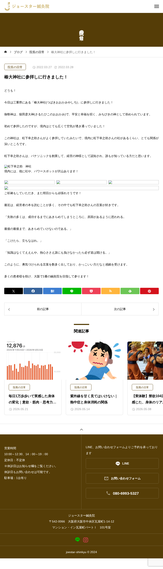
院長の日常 (15, 67)
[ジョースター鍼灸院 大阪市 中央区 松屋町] (83, 6)
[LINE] (77, 539)
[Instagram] (85, 539)
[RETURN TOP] (81, 429)
